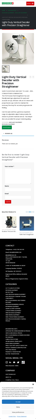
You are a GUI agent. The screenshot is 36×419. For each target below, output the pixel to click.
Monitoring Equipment (12, 343)
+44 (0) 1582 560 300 (18, 249)
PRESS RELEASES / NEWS (12, 365)
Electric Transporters (12, 354)
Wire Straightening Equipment (15, 317)
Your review (9, 166)
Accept (18, 402)
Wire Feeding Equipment (13, 315)
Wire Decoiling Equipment (13, 312)
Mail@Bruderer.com (15, 252)
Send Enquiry (7, 127)
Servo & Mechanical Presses (14, 333)
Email (7, 193)
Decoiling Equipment (8, 124)
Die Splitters (9, 292)
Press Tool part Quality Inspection (16, 345)
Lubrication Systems (12, 339)
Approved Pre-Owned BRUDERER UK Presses (18, 331)
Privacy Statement (21, 416)
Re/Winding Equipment (12, 306)
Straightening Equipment (13, 310)
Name (7, 186)
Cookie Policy (12, 416)
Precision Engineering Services (15, 304)
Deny (18, 407)
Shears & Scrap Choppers (13, 308)
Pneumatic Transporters (13, 351)
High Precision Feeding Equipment (16, 294)
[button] (33, 384)
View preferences (18, 412)
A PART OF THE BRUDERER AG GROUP (15, 265)
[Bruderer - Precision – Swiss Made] (7, 3)
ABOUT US (8, 377)
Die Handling (9, 337)
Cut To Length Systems (13, 288)
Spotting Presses (11, 349)
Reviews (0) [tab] (8, 133)
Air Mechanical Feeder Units (14, 341)
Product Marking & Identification (16, 347)
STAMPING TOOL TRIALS (12, 380)
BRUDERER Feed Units (11, 329)
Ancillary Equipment (15, 122)
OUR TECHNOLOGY (11, 374)
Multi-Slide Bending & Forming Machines (18, 335)
